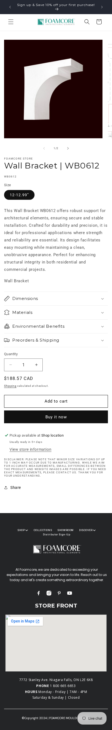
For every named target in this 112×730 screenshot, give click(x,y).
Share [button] (15, 487)
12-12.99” (19, 195)
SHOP (21, 530)
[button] (11, 22)
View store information (30, 449)
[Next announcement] (102, 7)
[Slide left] (44, 148)
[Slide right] (68, 148)
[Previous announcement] (10, 7)
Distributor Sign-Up (56, 534)
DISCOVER (86, 530)
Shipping (10, 385)
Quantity (11, 354)
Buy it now (56, 417)
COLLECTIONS (43, 530)
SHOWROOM (65, 530)
